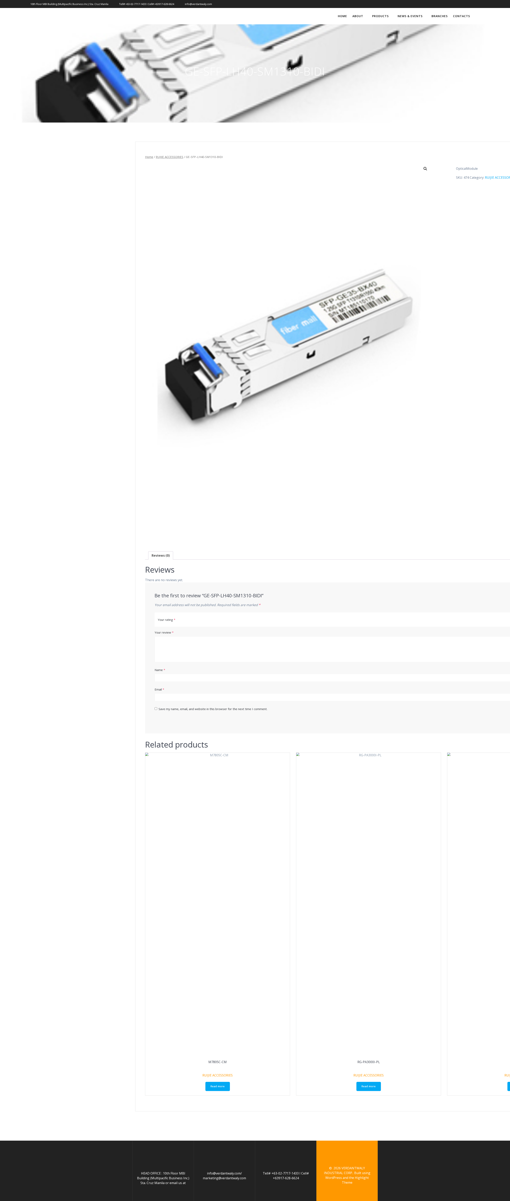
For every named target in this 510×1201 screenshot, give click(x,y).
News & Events (410, 16)
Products (380, 16)
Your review (164, 632)
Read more (218, 1086)
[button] (425, 168)
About (357, 16)
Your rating (166, 620)
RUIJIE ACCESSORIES (169, 157)
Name (160, 670)
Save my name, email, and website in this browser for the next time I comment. (213, 709)
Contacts (461, 16)
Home (342, 16)
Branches (440, 16)
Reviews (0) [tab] (161, 555)
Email (159, 689)
